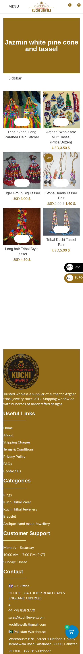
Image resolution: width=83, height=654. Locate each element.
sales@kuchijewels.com (26, 617)
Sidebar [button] (15, 78)
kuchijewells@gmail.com (27, 624)
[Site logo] (41, 7)
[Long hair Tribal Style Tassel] (22, 226)
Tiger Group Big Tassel (22, 193)
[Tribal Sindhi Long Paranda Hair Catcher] (22, 109)
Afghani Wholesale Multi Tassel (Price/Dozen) (61, 137)
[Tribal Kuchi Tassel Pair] (61, 222)
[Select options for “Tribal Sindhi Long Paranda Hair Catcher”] (18, 122)
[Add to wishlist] (26, 122)
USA (74, 267)
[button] (57, 122)
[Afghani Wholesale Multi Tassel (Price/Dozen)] (61, 109)
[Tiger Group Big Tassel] (22, 170)
